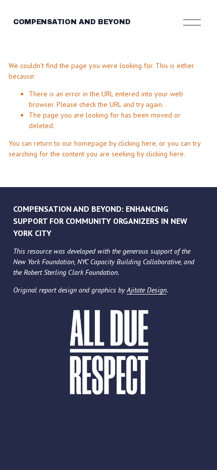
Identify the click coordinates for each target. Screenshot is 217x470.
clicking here (137, 143)
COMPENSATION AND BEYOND (72, 22)
